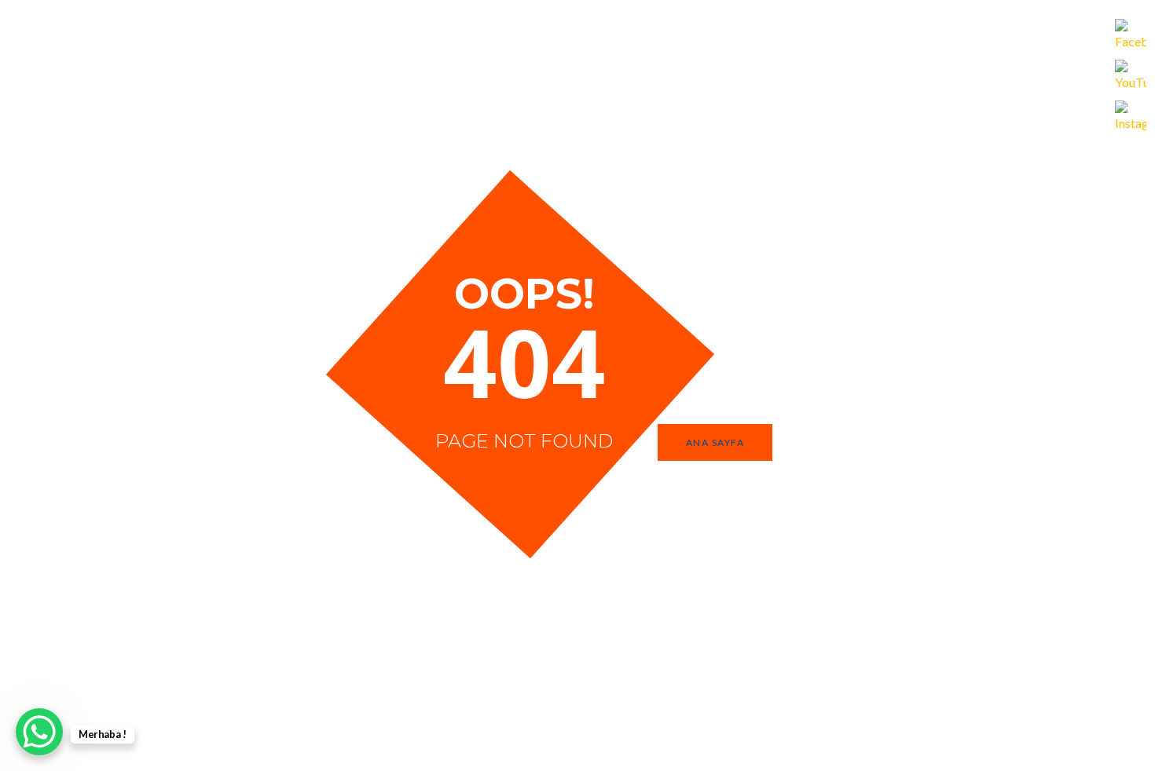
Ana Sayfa (715, 442)
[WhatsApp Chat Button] (39, 731)
